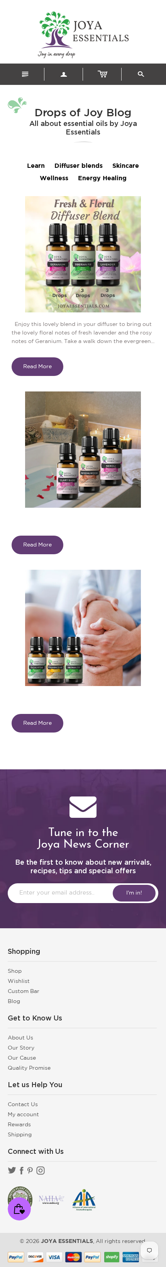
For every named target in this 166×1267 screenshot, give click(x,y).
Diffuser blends (78, 166)
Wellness (54, 178)
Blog (14, 1001)
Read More (37, 366)
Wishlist (19, 981)
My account (23, 1114)
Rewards (19, 1124)
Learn (36, 166)
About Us (20, 1038)
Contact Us (23, 1104)
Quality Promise (29, 1068)
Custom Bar (23, 991)
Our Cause (22, 1058)
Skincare (125, 166)
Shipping (20, 1135)
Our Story (21, 1048)
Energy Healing (102, 178)
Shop (15, 971)
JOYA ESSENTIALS (67, 1241)
